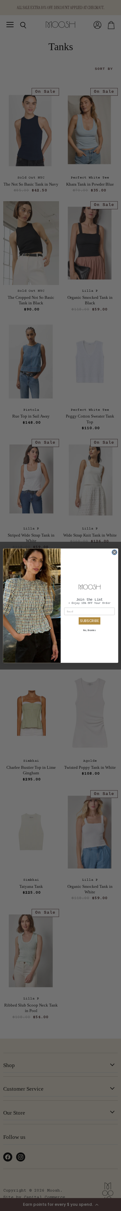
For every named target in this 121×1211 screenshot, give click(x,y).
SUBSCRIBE (89, 620)
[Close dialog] (114, 552)
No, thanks (89, 630)
